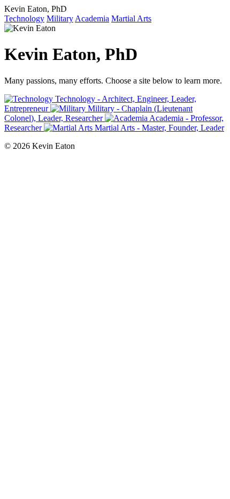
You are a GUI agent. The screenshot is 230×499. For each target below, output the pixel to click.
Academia (92, 18)
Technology (24, 18)
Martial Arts (131, 18)
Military (60, 18)
